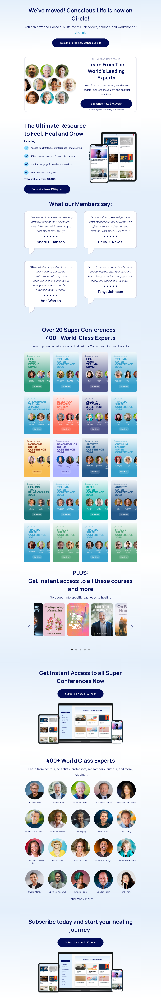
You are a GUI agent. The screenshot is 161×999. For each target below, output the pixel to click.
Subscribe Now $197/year (106, 100)
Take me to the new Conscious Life (80, 42)
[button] (29, 626)
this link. (80, 32)
